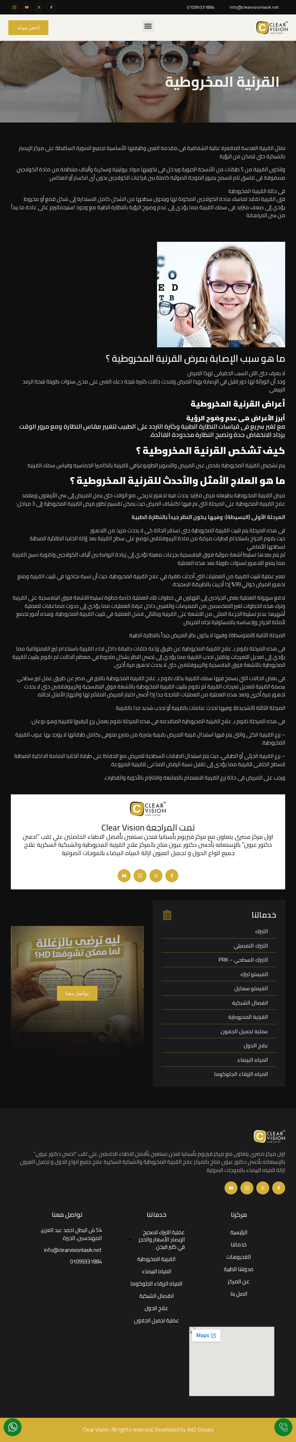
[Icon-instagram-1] (14, 7)
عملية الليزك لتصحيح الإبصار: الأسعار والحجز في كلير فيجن (162, 1239)
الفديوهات (238, 1257)
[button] (148, 26)
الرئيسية (238, 1232)
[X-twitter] (39, 7)
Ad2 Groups (200, 1429)
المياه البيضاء (156, 1271)
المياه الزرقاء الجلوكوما (156, 1283)
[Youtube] (26, 7)
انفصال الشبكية (156, 1296)
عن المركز (238, 1281)
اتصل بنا (238, 1293)
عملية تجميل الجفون (156, 1320)
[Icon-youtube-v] (124, 875)
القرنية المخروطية (156, 1259)
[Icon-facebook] (51, 7)
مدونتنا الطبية (238, 1269)
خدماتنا (239, 1244)
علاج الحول (156, 1308)
